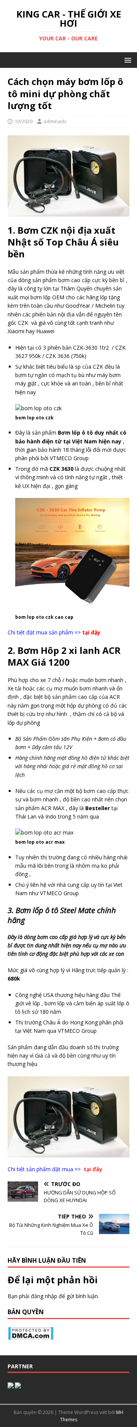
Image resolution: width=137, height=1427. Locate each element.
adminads (55, 121)
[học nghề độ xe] (18, 1384)
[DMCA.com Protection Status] (31, 1335)
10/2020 (23, 121)
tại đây (93, 1169)
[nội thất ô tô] (11, 1384)
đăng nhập (44, 1296)
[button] (126, 59)
